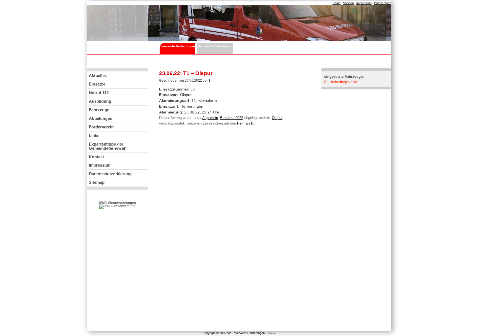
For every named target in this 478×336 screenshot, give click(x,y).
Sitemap (348, 3)
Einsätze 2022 (231, 118)
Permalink (245, 123)
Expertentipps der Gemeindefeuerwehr (108, 146)
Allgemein (210, 118)
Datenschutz (382, 3)
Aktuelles (98, 75)
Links (94, 135)
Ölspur (277, 118)
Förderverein (101, 127)
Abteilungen (100, 118)
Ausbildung (100, 101)
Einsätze (97, 84)
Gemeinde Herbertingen (215, 46)
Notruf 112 (99, 92)
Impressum (364, 3)
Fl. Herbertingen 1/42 (341, 82)
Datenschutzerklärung (110, 173)
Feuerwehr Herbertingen (177, 46)
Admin (271, 333)
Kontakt (96, 156)
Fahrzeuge (99, 109)
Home (336, 3)
